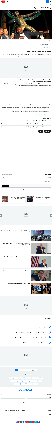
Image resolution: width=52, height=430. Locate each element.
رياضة (45, 5)
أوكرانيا (17, 384)
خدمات (50, 414)
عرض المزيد (49, 417)
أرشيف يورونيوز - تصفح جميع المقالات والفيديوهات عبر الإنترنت (15, 410)
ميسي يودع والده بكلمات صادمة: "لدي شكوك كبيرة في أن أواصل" (38, 127)
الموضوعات (49, 394)
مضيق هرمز (13, 381)
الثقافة (24, 405)
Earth (24, 400)
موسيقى (29, 384)
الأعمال (50, 400)
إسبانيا (23, 384)
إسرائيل (26, 381)
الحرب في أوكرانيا (13, 378)
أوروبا (50, 397)
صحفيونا (49, 410)
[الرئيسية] (50, 5)
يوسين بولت (47, 131)
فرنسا (35, 384)
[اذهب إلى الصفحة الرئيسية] (47, 1)
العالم (24, 397)
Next (50, 402)
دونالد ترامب (33, 381)
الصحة (24, 402)
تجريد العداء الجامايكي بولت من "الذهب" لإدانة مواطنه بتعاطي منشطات (37, 123)
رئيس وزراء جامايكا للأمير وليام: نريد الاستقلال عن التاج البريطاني (38, 120)
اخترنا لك (48, 227)
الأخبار (48, 5)
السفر (50, 405)
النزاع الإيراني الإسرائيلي (37, 378)
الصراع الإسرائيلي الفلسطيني (25, 378)
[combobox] (26, 370)
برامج (24, 407)
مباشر (3, 1)
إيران (40, 381)
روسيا (20, 381)
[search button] (16, 370)
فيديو (50, 407)
